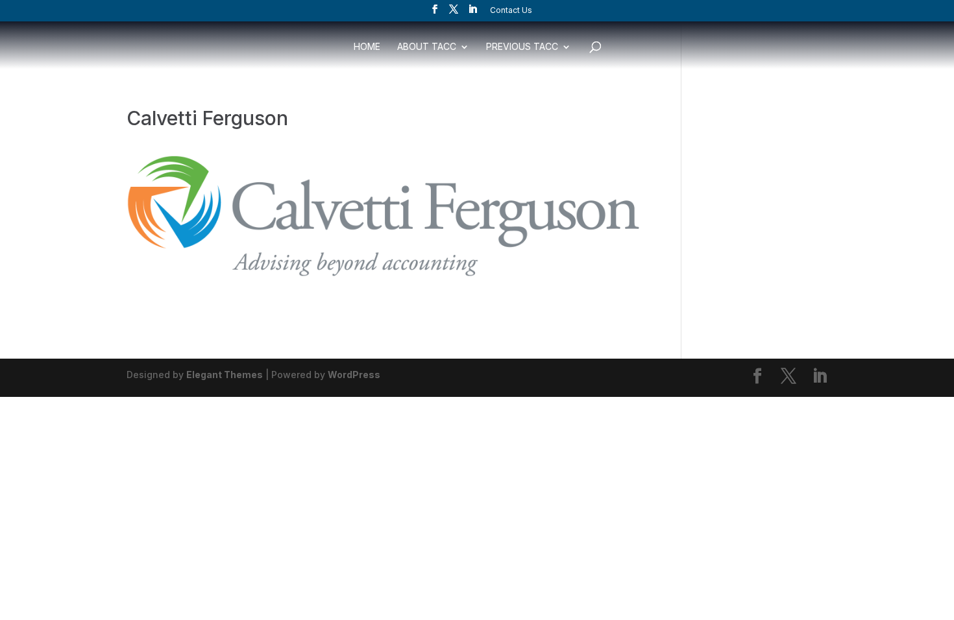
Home (367, 47)
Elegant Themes (224, 374)
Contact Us (511, 10)
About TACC (426, 47)
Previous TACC (522, 47)
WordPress (354, 374)
